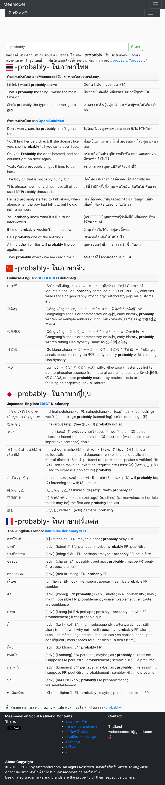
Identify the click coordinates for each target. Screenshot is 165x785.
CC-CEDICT (47, 278)
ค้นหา (135, 47)
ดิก (67, 752)
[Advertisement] (82, 29)
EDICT (45, 404)
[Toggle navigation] (156, 4)
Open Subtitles (51, 121)
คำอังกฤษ (72, 742)
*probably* (138, 60)
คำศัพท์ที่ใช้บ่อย (77, 731)
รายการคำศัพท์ (76, 721)
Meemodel (14, 4)
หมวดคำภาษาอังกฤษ (81, 726)
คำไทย (70, 747)
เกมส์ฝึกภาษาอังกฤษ (80, 737)
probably (120, 60)
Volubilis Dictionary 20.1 (65, 531)
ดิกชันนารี (18, 13)
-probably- (113, 707)
